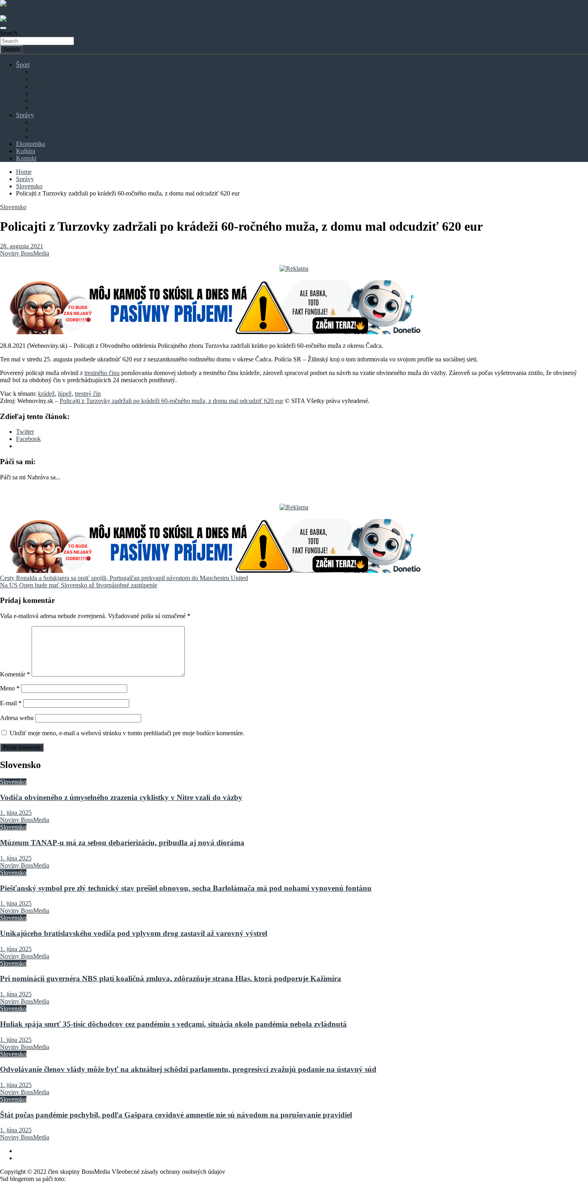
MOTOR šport (51, 93)
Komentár (15, 674)
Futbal (40, 71)
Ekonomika (30, 143)
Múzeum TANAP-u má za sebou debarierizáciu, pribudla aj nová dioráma (122, 842)
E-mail (11, 703)
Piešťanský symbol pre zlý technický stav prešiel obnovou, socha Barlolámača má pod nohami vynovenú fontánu (186, 888)
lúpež (65, 393)
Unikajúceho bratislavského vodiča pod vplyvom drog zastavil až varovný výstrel (133, 933)
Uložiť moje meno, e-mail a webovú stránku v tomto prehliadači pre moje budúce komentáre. (127, 733)
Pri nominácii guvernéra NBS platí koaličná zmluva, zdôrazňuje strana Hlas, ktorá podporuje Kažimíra (170, 978)
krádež (46, 393)
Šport (23, 64)
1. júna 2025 (16, 812)
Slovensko (45, 122)
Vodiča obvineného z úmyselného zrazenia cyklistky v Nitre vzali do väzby (121, 797)
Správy (25, 115)
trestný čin (88, 393)
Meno (10, 688)
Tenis (39, 100)
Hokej (40, 79)
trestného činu (102, 372)
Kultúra (25, 151)
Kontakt (26, 158)
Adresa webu (17, 717)
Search (8, 33)
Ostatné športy (50, 107)
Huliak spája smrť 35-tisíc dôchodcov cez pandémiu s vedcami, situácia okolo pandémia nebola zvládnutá (173, 1024)
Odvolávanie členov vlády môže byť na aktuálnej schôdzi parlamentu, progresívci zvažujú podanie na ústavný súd (188, 1069)
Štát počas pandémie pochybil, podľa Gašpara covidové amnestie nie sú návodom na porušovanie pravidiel (176, 1115)
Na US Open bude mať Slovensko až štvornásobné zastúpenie (78, 585)
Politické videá (50, 136)
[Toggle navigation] (3, 28)
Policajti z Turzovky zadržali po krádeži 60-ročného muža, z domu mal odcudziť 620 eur (171, 400)
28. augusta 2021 (21, 246)
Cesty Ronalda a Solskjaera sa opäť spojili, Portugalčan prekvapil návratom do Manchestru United (124, 578)
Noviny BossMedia (24, 253)
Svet (37, 129)
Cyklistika (45, 86)
